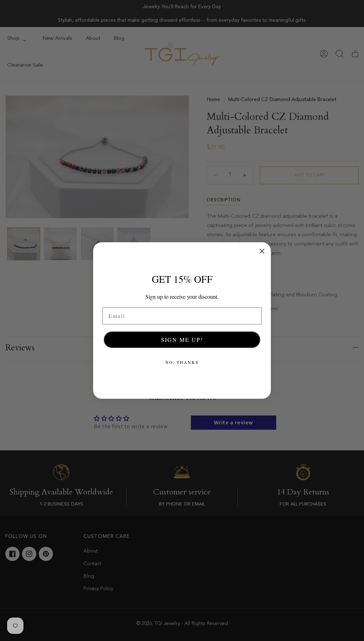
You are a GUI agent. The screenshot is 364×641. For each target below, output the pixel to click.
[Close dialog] (262, 251)
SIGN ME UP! (182, 339)
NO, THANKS (182, 362)
